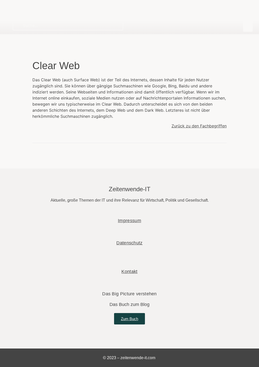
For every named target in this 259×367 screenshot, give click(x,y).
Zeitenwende (30, 5)
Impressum (129, 220)
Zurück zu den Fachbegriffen (199, 125)
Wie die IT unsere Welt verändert (39, 12)
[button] (248, 26)
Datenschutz (129, 242)
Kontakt (129, 271)
